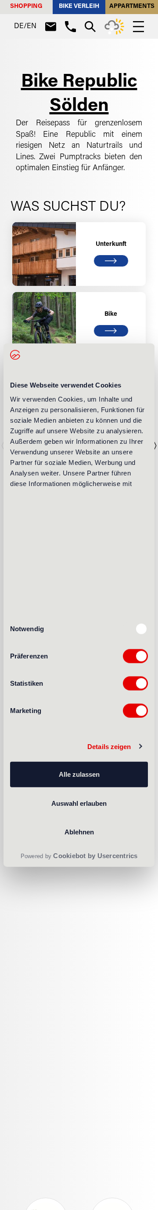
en (31, 26)
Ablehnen (79, 832)
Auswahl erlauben (79, 803)
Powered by (79, 855)
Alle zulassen (79, 774)
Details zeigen (109, 746)
